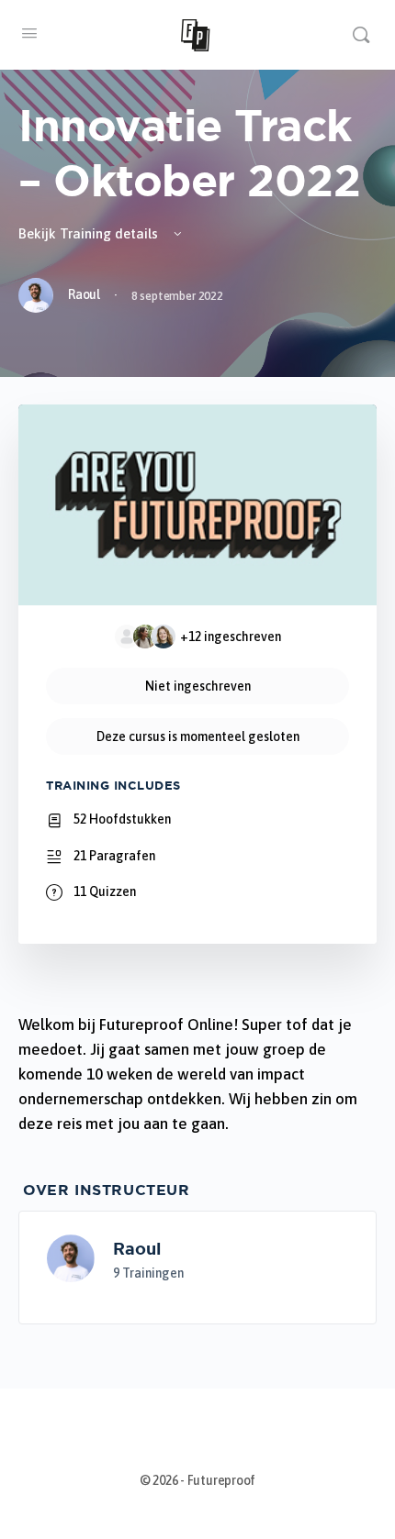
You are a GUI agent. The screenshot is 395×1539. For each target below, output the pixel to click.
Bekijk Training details (90, 233)
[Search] (361, 35)
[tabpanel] (197, 1074)
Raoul (137, 1248)
